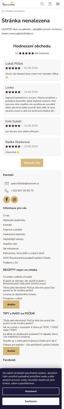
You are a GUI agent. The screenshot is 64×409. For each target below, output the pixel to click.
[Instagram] (14, 199)
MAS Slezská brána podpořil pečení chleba (26, 258)
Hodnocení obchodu (32, 46)
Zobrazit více (32, 163)
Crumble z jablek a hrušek (17, 277)
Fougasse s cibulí (12, 298)
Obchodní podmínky (14, 220)
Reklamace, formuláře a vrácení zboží (23, 253)
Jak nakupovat (10, 248)
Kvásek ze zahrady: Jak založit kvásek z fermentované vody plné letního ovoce (24, 282)
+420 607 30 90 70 (22, 190)
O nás (6, 215)
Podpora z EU (10, 262)
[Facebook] (6, 199)
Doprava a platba (12, 229)
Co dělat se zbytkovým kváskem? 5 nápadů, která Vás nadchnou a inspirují (30, 335)
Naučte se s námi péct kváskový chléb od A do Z (29, 341)
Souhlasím (31, 401)
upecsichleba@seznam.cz (25, 183)
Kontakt (7, 225)
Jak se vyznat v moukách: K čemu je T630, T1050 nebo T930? (30, 328)
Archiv (11, 304)
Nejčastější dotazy (13, 239)
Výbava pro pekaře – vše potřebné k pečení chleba (31, 344)
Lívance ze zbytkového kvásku (19, 294)
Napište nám (10, 244)
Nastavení (31, 391)
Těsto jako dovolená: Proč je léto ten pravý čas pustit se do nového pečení (29, 289)
